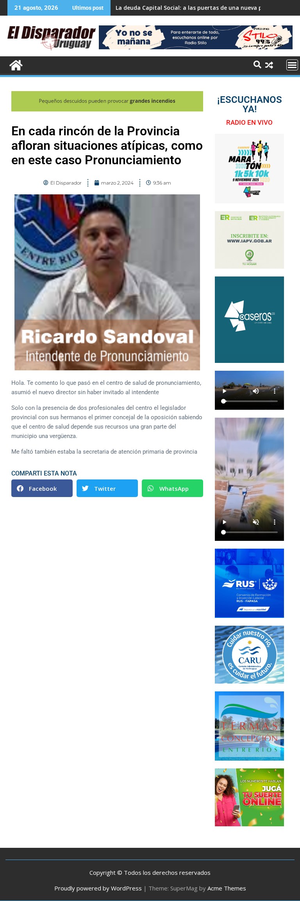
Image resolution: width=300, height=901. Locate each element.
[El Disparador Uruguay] (15, 64)
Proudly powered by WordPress (98, 888)
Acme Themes (226, 888)
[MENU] (292, 64)
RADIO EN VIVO (249, 122)
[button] (42, 488)
